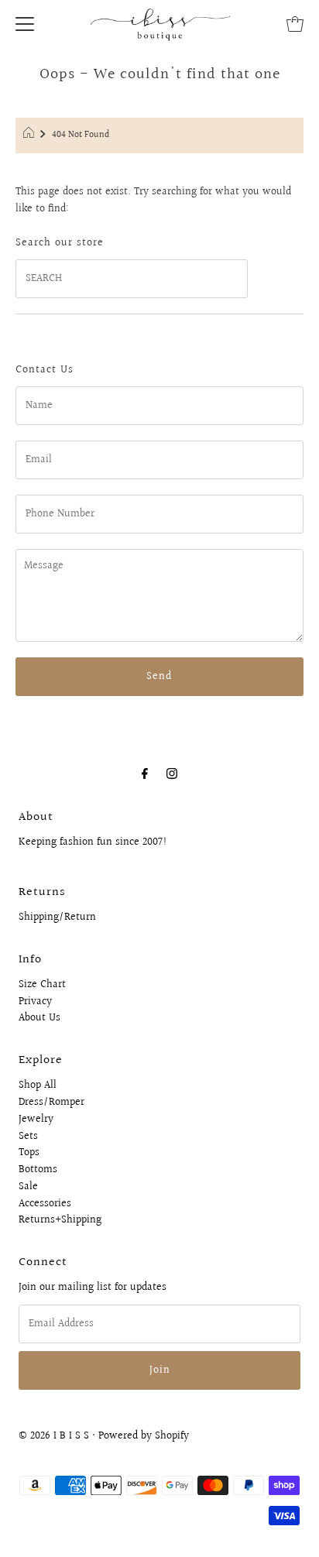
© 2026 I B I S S (54, 1436)
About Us (39, 1018)
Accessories (45, 1203)
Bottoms (38, 1169)
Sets (28, 1136)
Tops (29, 1152)
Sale (28, 1186)
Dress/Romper (51, 1102)
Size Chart (42, 984)
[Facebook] (145, 774)
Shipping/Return (57, 917)
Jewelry (36, 1119)
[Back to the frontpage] (30, 135)
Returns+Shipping (60, 1220)
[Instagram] (171, 774)
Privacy (35, 1001)
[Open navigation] (25, 23)
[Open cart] (295, 23)
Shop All (38, 1085)
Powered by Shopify (143, 1436)
